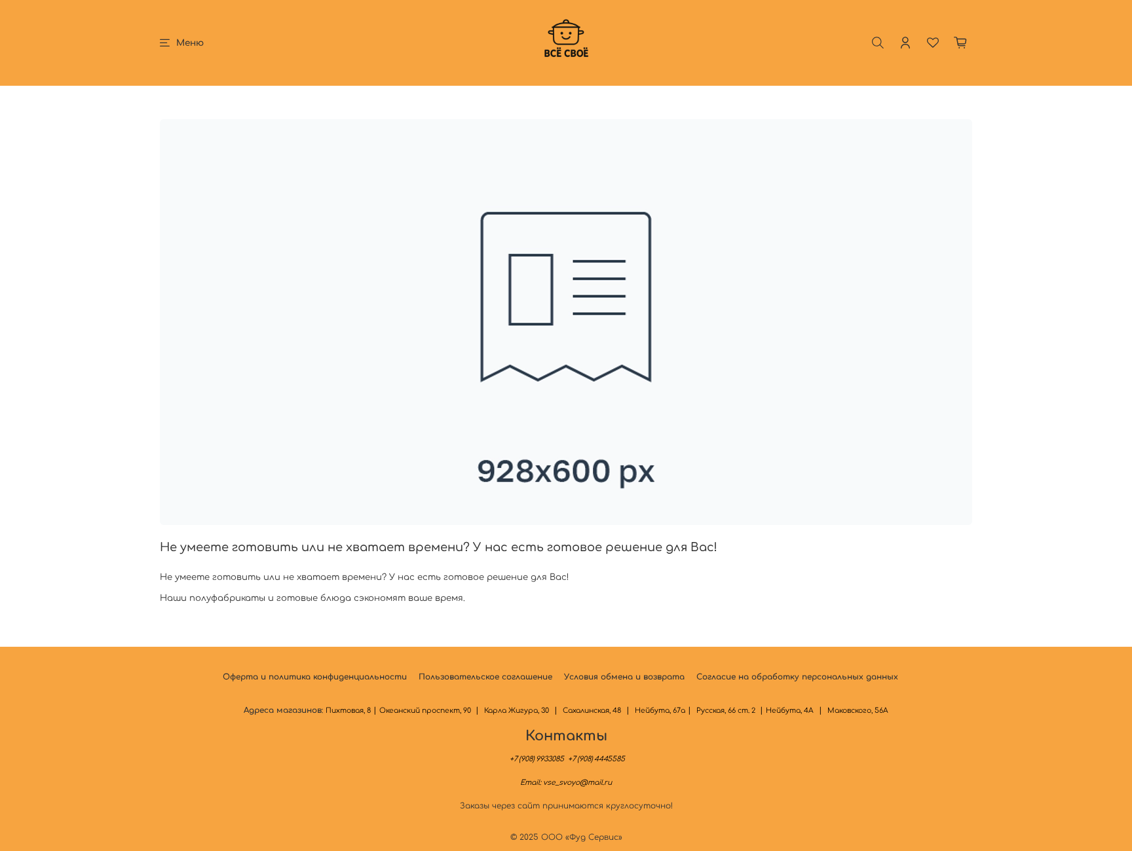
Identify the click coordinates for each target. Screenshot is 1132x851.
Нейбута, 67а (660, 710)
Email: (566, 782)
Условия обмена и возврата (624, 676)
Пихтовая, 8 (348, 710)
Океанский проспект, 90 (426, 710)
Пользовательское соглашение (485, 676)
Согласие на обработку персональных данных (797, 676)
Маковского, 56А (857, 710)
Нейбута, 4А (790, 710)
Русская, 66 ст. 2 (726, 710)
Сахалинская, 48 (592, 710)
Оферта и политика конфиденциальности (315, 676)
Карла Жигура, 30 (516, 710)
